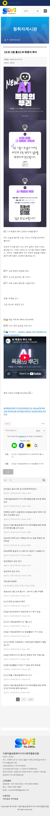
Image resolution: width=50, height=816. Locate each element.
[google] (36, 445)
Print (43, 424)
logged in (22, 436)
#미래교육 (12, 411)
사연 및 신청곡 (14, 3)
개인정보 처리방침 (10, 799)
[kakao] (28, 445)
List (8, 472)
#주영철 (20, 411)
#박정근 (27, 411)
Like (7, 424)
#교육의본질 (37, 411)
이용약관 (6, 796)
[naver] (14, 445)
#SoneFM (37, 408)
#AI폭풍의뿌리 (10, 408)
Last (31, 699)
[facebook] (21, 445)
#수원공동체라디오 (24, 408)
